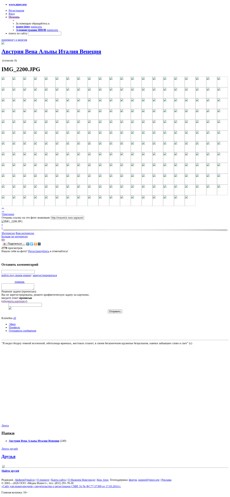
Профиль (14, 327)
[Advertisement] (23, 384)
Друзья (8, 456)
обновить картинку (14, 301)
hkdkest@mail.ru (25, 479)
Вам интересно (25, 233)
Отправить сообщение (22, 330)
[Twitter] (32, 244)
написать (36, 26)
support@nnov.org (148, 479)
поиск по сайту (18, 33)
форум (133, 479)
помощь (19, 281)
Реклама (166, 479)
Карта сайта (58, 479)
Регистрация (16, 10)
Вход (12, 13)
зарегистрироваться (45, 275)
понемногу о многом (14, 39)
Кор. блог (102, 479)
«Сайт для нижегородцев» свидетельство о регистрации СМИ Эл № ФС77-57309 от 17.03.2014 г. (61, 486)
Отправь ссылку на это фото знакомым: (26, 217)
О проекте (43, 479)
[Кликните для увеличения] (2, 43)
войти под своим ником (16, 275)
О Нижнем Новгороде (81, 479)
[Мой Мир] (39, 244)
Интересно (8, 233)
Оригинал (8, 214)
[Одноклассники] (35, 244)
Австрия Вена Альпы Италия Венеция (51, 51)
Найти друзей (10, 470)
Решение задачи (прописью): (18, 291)
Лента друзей (9, 448)
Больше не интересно (14, 236)
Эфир (12, 324)
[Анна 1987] (3, 467)
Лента (5, 425)
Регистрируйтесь (38, 251)
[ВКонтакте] (28, 244)
